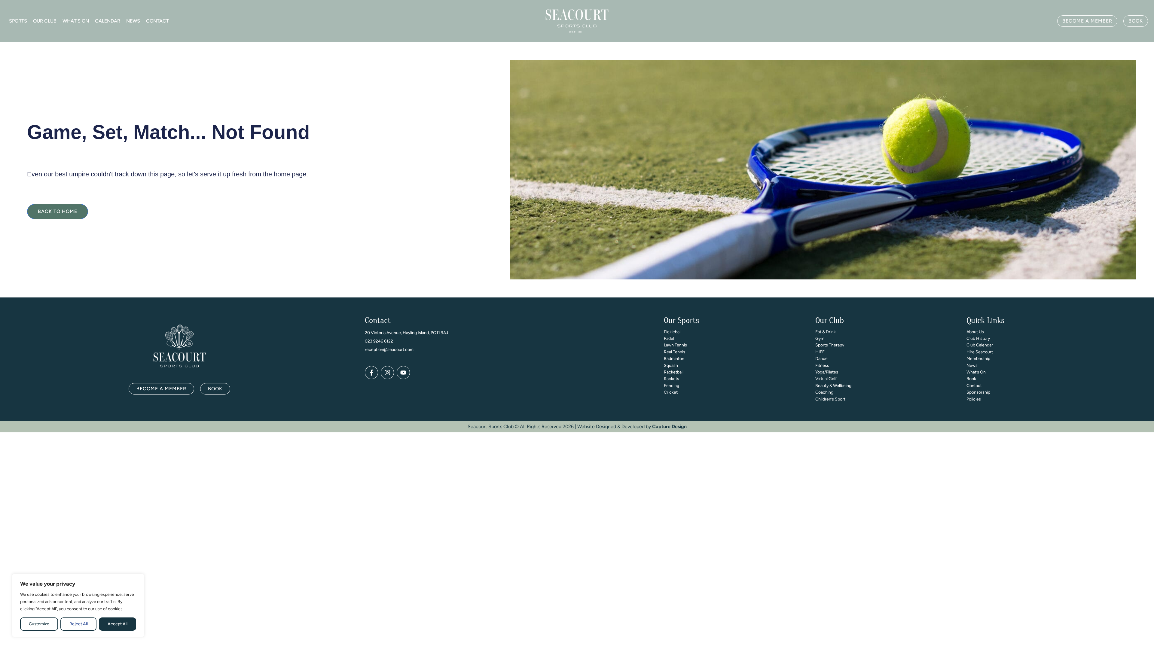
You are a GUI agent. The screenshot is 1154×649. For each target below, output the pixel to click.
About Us (975, 331)
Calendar (107, 21)
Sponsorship (978, 392)
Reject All (78, 623)
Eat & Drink (825, 331)
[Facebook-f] (371, 372)
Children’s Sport (830, 399)
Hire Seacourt (979, 352)
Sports (18, 21)
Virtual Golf (826, 378)
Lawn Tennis (675, 345)
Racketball (673, 372)
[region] (78, 605)
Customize (39, 623)
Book (971, 378)
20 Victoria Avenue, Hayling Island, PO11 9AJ (406, 332)
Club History (978, 338)
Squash (671, 365)
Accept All (117, 623)
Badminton (674, 358)
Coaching (824, 392)
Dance (821, 358)
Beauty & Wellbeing (833, 385)
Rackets (671, 378)
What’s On (76, 21)
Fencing (671, 385)
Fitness (822, 365)
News (133, 21)
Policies (973, 399)
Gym (819, 338)
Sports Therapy (829, 345)
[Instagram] (387, 372)
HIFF (820, 352)
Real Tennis (674, 352)
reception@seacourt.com (389, 349)
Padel (669, 338)
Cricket (671, 392)
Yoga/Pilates (826, 372)
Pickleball (672, 331)
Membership (978, 358)
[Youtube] (403, 372)
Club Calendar (979, 345)
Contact (157, 21)
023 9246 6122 (379, 341)
